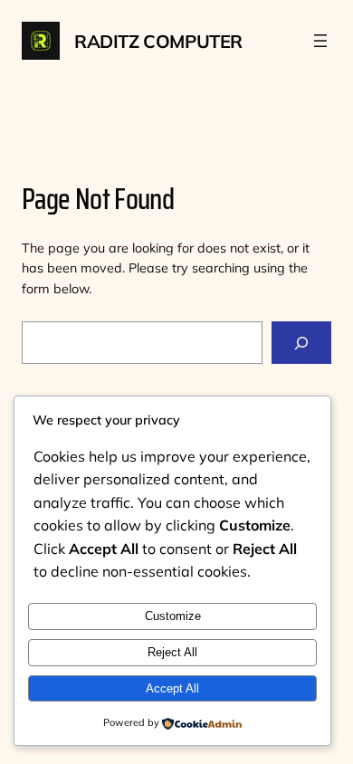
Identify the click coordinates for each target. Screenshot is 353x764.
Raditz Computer (158, 41)
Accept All (172, 688)
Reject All (172, 652)
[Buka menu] (320, 41)
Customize (173, 616)
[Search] (301, 342)
